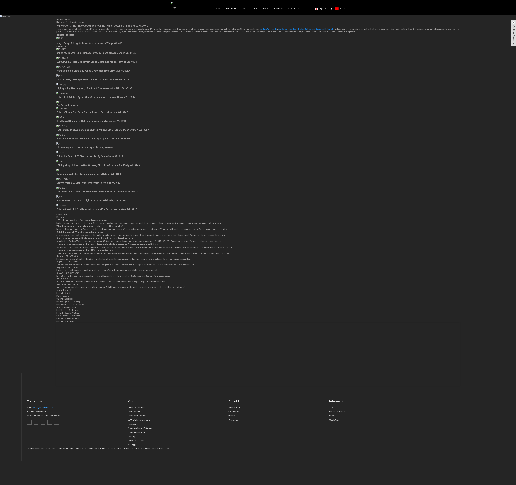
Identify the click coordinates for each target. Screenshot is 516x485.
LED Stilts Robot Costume (139, 420)
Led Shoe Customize (149, 448)
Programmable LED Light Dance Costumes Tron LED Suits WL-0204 (93, 70)
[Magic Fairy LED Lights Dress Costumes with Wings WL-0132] (59, 38)
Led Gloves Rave (285, 29)
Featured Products (337, 412)
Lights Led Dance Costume (127, 448)
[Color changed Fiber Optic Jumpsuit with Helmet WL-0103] (58, 170)
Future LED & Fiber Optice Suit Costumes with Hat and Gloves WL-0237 (95, 97)
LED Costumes (134, 412)
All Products (164, 448)
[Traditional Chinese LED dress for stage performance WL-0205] (60, 117)
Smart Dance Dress (64, 299)
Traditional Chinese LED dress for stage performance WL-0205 (91, 121)
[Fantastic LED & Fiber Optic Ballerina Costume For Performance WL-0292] (61, 188)
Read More (61, 46)
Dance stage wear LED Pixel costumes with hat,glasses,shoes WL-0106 (96, 53)
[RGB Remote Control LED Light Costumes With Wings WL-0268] (60, 197)
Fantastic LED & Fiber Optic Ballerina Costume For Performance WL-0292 (97, 191)
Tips (331, 407)
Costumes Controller (137, 432)
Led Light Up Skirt (63, 293)
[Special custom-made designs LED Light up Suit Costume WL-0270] (60, 135)
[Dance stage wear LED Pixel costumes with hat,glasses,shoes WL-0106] (61, 49)
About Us (278, 9)
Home (218, 9)
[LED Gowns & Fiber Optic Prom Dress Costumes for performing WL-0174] (62, 58)
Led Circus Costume (106, 448)
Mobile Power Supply (136, 441)
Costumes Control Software (140, 428)
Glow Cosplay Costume (66, 307)
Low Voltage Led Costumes (68, 316)
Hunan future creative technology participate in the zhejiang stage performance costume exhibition (107, 244)
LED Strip (131, 436)
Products (231, 9)
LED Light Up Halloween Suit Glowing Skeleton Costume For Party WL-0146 (98, 165)
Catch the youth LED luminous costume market (80, 232)
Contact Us (294, 9)
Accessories (133, 424)
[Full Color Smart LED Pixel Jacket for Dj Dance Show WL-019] (60, 152)
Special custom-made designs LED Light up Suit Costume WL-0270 (93, 138)
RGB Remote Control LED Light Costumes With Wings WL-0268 (91, 200)
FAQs (255, 9)
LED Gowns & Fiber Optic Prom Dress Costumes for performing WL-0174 (96, 61)
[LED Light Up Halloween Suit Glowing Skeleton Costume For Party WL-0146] (60, 161)
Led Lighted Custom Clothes (39, 448)
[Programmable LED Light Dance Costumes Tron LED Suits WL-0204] (63, 67)
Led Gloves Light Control (322, 29)
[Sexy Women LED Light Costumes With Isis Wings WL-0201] (63, 179)
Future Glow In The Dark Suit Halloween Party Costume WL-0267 (92, 112)
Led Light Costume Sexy (62, 448)
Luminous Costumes (137, 407)
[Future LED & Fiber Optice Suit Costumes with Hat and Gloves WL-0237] (62, 93)
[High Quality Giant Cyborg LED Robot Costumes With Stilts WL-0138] (61, 84)
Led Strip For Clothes (302, 29)
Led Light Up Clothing (65, 321)
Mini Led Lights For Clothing (68, 302)
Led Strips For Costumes (67, 310)
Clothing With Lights (268, 29)
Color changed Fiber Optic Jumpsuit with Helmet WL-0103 (88, 174)
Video (244, 9)
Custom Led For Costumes (68, 319)
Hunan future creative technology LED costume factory (84, 250)
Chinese (342, 9)
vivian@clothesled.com (43, 407)
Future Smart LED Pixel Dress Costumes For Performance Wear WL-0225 (96, 209)
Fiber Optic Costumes (137, 416)
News (265, 9)
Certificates (233, 412)
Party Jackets (62, 296)
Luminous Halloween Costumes (70, 304)
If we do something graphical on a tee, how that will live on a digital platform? (95, 238)
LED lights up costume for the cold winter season (81, 220)
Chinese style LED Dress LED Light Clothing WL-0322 (85, 147)
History (231, 416)
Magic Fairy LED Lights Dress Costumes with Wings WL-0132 (90, 43)
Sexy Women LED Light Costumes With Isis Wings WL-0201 (88, 182)
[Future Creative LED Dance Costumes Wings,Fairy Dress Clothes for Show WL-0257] (61, 126)
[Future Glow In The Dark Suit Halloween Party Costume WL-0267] (61, 108)
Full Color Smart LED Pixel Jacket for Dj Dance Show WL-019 (89, 156)
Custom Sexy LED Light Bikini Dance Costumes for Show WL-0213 (92, 79)
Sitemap (333, 416)
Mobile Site (334, 420)
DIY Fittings (132, 445)
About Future (234, 407)
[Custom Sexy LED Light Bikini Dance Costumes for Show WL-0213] (59, 76)
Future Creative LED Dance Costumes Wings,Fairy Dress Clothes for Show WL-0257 (102, 129)
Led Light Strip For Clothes (67, 313)
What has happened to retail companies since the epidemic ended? (89, 226)
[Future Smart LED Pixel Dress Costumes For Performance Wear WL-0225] (61, 205)
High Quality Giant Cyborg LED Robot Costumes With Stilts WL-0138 (94, 88)
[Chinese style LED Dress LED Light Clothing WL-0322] (61, 144)
